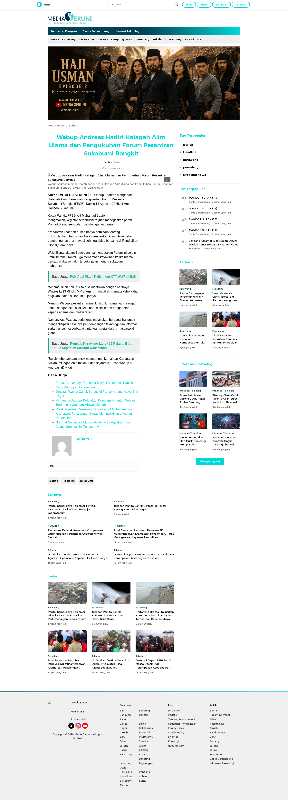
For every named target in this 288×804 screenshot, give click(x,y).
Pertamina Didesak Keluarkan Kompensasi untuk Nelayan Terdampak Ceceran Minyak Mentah (75, 534)
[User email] (51, 466)
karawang (190, 160)
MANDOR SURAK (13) (203, 219)
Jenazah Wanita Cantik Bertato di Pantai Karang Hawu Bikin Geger (140, 507)
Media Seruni (56, 125)
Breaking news (194, 175)
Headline (69, 480)
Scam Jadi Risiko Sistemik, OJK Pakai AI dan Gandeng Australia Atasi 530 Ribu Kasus (192, 402)
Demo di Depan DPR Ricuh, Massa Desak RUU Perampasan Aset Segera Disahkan (144, 556)
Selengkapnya (208, 461)
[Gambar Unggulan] (111, 180)
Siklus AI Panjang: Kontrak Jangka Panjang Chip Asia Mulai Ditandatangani (226, 443)
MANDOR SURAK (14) (203, 197)
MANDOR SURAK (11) (203, 230)
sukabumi (86, 480)
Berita (73, 125)
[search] (176, 4)
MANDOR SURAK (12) (203, 208)
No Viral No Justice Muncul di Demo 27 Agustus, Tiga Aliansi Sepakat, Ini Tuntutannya (77, 556)
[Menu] (40, 4)
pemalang (190, 167)
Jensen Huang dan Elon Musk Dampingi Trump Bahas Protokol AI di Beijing (193, 443)
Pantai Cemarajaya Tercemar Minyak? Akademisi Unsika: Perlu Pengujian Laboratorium (72, 509)
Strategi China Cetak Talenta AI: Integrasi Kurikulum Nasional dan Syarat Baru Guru (226, 400)
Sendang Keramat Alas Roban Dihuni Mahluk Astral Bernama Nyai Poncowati (214, 242)
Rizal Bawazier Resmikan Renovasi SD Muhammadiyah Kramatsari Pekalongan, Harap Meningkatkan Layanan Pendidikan (95, 414)
